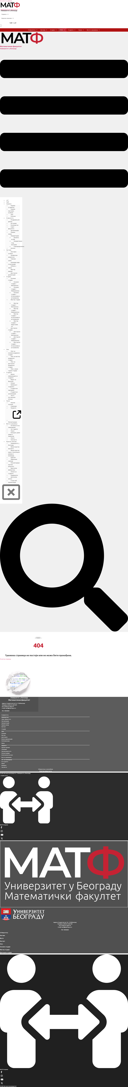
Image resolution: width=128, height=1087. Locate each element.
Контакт (13, 248)
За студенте (4, 761)
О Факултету (4, 932)
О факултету (31, 30)
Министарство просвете (13, 447)
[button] (64, 124)
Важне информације (6, 739)
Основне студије (12, 279)
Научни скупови (11, 403)
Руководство (5, 717)
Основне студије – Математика (15, 283)
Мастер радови (11, 270)
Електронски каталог (7, 755)
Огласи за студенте (12, 472)
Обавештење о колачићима (45, 769)
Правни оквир (11, 233)
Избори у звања (12, 266)
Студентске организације (13, 393)
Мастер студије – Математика (14, 305)
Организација (5, 721)
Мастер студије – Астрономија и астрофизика (15, 316)
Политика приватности (45, 771)
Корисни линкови (6, 18)
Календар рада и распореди (13, 263)
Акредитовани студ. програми (16, 242)
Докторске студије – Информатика (15, 338)
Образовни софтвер (12, 460)
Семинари (4, 749)
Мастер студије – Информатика (15, 310)
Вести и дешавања (92, 30)
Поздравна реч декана (14, 220)
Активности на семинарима (13, 426)
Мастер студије (15, 299)
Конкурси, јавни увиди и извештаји (14, 434)
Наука (80, 30)
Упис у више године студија (13, 369)
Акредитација (5, 723)
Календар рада (5, 741)
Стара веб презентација (12, 481)
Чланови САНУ (12, 259)
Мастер (3, 735)
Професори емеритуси (12, 256)
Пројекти (13, 408)
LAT (15, 23)
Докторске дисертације (12, 274)
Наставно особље (12, 252)
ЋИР (11, 23)
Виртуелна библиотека (12, 469)
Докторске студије (12, 329)
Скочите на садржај (6, 1)
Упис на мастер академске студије (14, 358)
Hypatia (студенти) (11, 206)
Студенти (70, 30)
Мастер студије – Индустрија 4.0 (14, 323)
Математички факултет (11, 46)
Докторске (4, 737)
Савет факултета (11, 227)
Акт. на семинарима (6, 759)
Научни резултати (6, 751)
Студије (52, 30)
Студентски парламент (13, 389)
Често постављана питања (11, 397)
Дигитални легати (12, 478)
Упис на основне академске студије (14, 352)
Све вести (4, 767)
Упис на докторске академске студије (11, 364)
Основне (3, 733)
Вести (2, 938)
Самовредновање (19, 246)
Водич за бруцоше (12, 380)
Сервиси (4, 14)
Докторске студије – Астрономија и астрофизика (15, 345)
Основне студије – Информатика (15, 289)
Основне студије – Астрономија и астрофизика (15, 295)
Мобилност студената (12, 385)
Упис (61, 30)
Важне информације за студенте (12, 376)
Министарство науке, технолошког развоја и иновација (14, 453)
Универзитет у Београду (9, 10)
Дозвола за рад (15, 238)
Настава (42, 30)
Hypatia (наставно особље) (11, 210)
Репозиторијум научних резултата (14, 464)
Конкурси (3, 765)
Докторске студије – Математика (15, 333)
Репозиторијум (5, 753)
